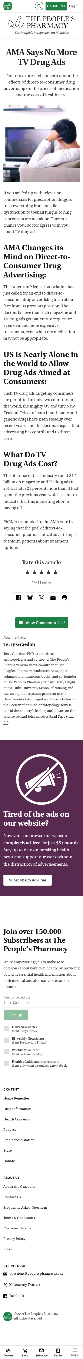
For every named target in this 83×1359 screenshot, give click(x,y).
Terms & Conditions (19, 1218)
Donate (9, 1161)
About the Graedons (19, 1187)
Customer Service (17, 1228)
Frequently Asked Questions (25, 1207)
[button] (64, 597)
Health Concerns (16, 1119)
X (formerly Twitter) (24, 1285)
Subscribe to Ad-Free (27, 880)
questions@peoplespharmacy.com (36, 1273)
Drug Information (17, 1109)
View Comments (45, 622)
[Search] (39, 6)
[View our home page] (7, 6)
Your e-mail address (17, 997)
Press (7, 1249)
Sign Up (15, 1015)
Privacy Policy (14, 1239)
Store (7, 1150)
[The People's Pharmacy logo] (41, 23)
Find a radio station (18, 1140)
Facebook (16, 1296)
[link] (18, 597)
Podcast (9, 1130)
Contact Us (12, 1197)
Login (73, 6)
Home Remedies (16, 1098)
